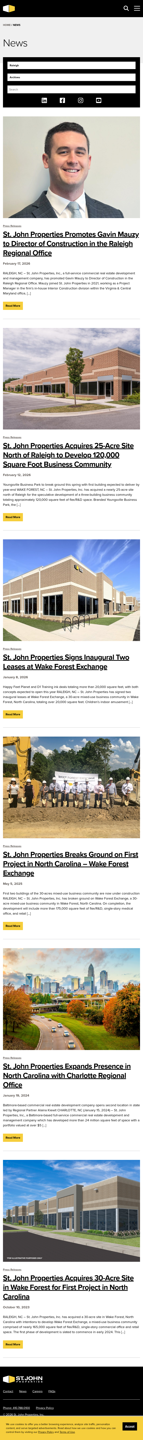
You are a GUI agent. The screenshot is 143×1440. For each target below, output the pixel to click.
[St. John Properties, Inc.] (9, 8)
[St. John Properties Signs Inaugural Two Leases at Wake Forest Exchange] (71, 590)
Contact (8, 1391)
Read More (13, 306)
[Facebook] (62, 100)
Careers (37, 1391)
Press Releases (12, 226)
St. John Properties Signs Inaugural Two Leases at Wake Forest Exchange (66, 662)
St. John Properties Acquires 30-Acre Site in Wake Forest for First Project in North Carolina (68, 1287)
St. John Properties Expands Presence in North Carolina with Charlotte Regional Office (67, 1075)
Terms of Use (67, 1432)
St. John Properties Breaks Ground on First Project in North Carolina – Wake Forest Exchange (70, 863)
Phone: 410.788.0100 (16, 1408)
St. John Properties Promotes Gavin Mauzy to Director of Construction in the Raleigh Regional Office (71, 243)
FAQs (51, 1391)
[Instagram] (80, 100)
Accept (129, 1426)
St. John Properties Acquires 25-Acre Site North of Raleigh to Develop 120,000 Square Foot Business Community (68, 455)
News (22, 1391)
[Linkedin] (44, 100)
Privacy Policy (45, 1408)
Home (7, 25)
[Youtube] (98, 100)
